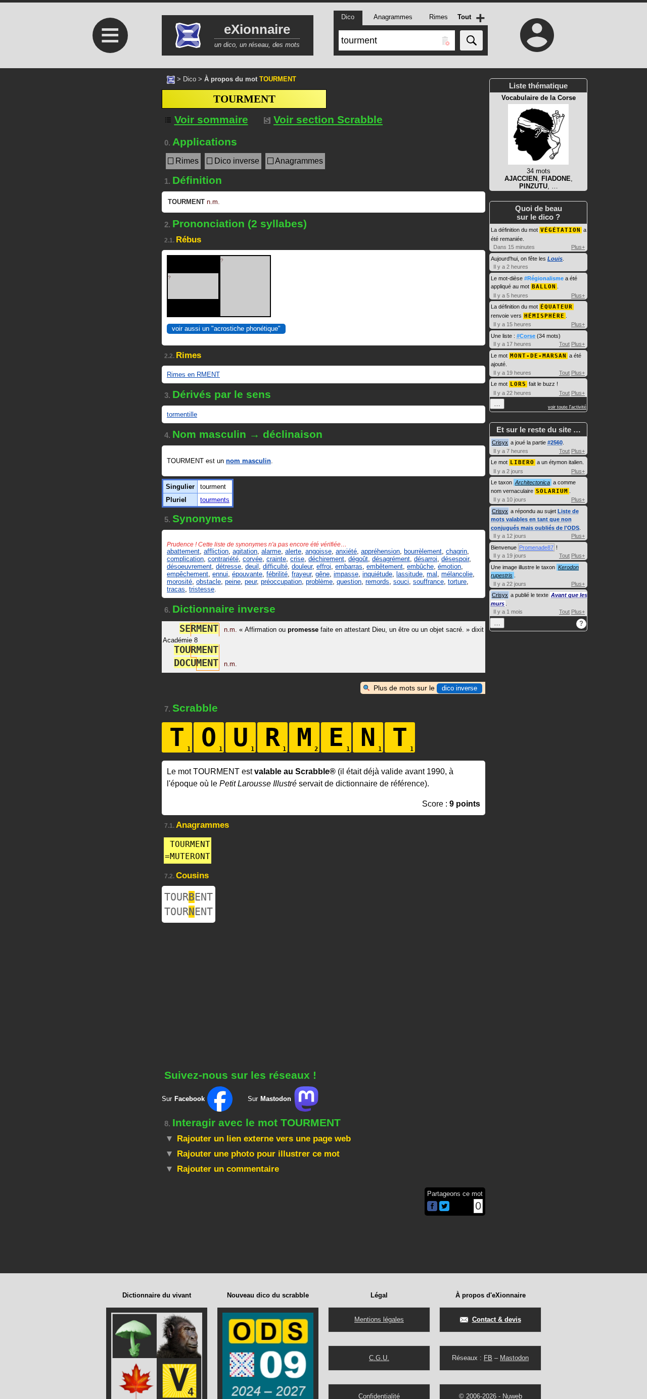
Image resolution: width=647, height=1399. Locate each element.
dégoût (358, 559)
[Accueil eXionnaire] (171, 79)
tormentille (182, 414)
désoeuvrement (189, 566)
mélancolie (457, 574)
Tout (564, 344)
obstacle (208, 581)
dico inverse (459, 688)
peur (251, 581)
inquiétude (377, 574)
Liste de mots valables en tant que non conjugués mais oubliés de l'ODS (535, 519)
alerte (293, 551)
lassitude (409, 574)
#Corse (526, 336)
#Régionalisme (544, 278)
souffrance (428, 581)
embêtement (384, 566)
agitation (245, 551)
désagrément (391, 559)
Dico (189, 79)
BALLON (544, 286)
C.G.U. (379, 1358)
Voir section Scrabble (328, 119)
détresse (228, 566)
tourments (214, 500)
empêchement (187, 574)
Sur (183, 1099)
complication (185, 559)
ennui (220, 574)
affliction (216, 551)
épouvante (247, 574)
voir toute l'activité (567, 407)
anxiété (346, 551)
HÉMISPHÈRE (544, 316)
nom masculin (248, 461)
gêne (322, 574)
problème (319, 581)
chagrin (456, 551)
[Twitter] (444, 1209)
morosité (179, 581)
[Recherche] (471, 40)
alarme (271, 551)
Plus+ (578, 247)
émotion (449, 566)
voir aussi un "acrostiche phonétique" (226, 328)
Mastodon (514, 1358)
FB (488, 1358)
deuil (252, 566)
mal (432, 574)
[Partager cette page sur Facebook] (432, 1207)
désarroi (425, 559)
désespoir (455, 559)
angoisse (318, 551)
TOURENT (188, 897)
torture (457, 581)
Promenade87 (536, 547)
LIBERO (522, 462)
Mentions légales (379, 1319)
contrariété (223, 559)
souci (401, 581)
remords (377, 581)
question (349, 581)
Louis (555, 259)
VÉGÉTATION (560, 230)
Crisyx (500, 442)
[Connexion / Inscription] (537, 35)
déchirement (326, 559)
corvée (252, 559)
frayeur (301, 574)
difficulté (275, 566)
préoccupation (281, 581)
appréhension (380, 551)
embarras (348, 566)
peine (233, 581)
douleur (302, 566)
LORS (518, 384)
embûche (420, 566)
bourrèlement (423, 551)
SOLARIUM (552, 491)
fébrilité (277, 574)
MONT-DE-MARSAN (538, 356)
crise (297, 559)
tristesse (201, 589)
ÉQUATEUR (556, 307)
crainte (276, 559)
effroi (323, 566)
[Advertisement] (108, 153)
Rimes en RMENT (193, 374)
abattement (183, 551)
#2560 (555, 442)
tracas (176, 589)
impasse (346, 574)
